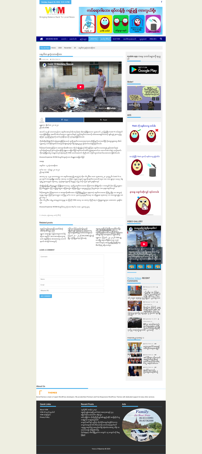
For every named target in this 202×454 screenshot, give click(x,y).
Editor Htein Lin (56, 59)
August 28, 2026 (135, 249)
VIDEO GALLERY (135, 221)
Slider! (130, 82)
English (153, 39)
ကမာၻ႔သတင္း (135, 337)
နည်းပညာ (83, 39)
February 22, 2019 (150, 287)
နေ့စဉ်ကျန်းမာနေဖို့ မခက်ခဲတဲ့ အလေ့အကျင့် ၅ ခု (97, 412)
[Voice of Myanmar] (41, 38)
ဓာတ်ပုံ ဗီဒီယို (105, 39)
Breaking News (52, 39)
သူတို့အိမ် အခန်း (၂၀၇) (89, 410)
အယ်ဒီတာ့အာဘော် (129, 39)
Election (116, 39)
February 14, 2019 (150, 302)
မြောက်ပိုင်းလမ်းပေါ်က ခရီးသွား (91, 415)
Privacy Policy (44, 417)
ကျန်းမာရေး (50, 215)
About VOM (44, 410)
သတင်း (63, 39)
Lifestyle (93, 39)
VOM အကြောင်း (45, 415)
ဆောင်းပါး (73, 39)
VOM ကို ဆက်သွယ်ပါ (47, 412)
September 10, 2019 (151, 319)
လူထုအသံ (142, 39)
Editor (145, 289)
